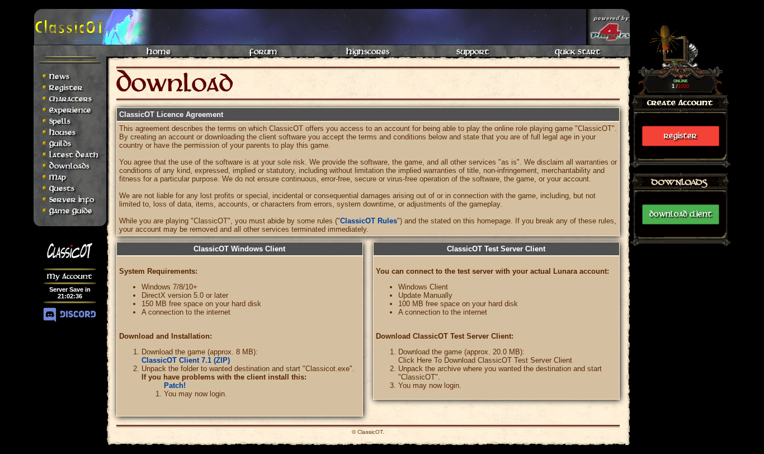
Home (159, 51)
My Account (69, 276)
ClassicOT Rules (368, 221)
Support (472, 51)
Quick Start (577, 51)
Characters (70, 99)
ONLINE (680, 81)
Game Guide (70, 211)
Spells (59, 121)
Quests (61, 188)
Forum (263, 51)
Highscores (367, 51)
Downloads (69, 166)
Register (680, 136)
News (59, 76)
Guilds (60, 143)
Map (57, 177)
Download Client (680, 214)
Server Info (71, 199)
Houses (62, 132)
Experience (70, 110)
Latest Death (73, 155)
